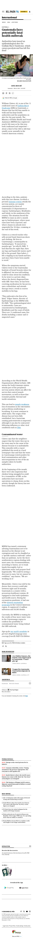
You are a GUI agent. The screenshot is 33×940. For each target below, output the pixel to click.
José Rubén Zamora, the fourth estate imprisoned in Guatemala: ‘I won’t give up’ (21, 658)
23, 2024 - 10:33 (19, 88)
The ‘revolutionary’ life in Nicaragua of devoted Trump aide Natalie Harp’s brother (16, 798)
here (26, 696)
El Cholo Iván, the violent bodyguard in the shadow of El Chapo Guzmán (15, 810)
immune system (15, 202)
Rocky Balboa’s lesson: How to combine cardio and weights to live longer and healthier (16, 821)
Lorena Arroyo (16, 663)
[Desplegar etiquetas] (30, 683)
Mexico (4, 22)
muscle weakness (22, 404)
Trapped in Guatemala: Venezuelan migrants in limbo (21, 671)
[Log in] (29, 11)
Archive (4, 865)
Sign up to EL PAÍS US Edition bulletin (14, 643)
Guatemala (5, 683)
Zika (19, 427)
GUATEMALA (5, 27)
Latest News (14, 22)
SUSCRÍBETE (24, 11)
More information (6, 691)
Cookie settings (19, 925)
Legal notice (6, 925)
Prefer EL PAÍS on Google (11, 98)
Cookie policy (27, 925)
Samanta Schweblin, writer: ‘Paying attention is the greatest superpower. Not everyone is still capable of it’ (15, 769)
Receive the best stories (10, 850)
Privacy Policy (12, 925)
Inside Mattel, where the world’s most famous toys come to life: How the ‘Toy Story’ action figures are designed (16, 776)
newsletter (6, 846)
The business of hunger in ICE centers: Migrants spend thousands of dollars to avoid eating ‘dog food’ (16, 784)
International (9, 17)
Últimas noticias (7, 759)
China (8, 22)
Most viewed (6, 793)
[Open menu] (3, 11)
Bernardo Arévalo (14, 683)
